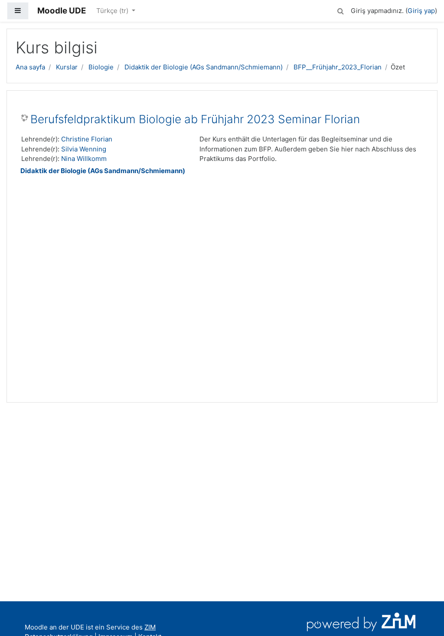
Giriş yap (421, 11)
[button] (340, 9)
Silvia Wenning (83, 149)
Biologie (101, 67)
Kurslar (67, 67)
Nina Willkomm (84, 158)
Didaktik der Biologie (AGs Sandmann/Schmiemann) (203, 67)
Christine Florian (86, 139)
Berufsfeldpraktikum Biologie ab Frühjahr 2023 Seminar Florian (195, 119)
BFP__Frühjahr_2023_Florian (338, 67)
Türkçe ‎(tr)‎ (113, 11)
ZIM (150, 627)
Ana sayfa (30, 67)
